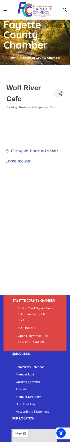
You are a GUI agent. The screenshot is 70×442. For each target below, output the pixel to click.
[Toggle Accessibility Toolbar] (61, 433)
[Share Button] (58, 93)
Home (14, 58)
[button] (64, 10)
